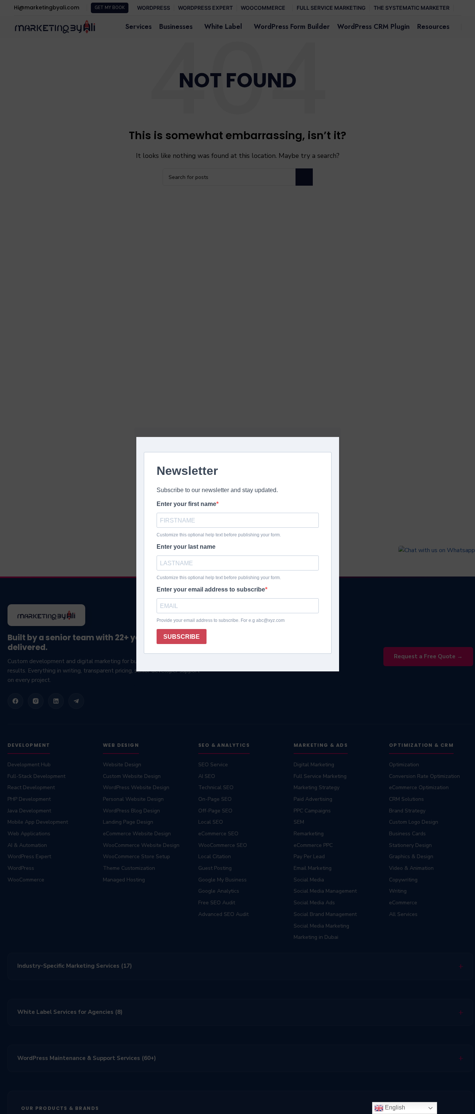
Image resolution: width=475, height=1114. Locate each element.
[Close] (337, 418)
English (394, 1107)
